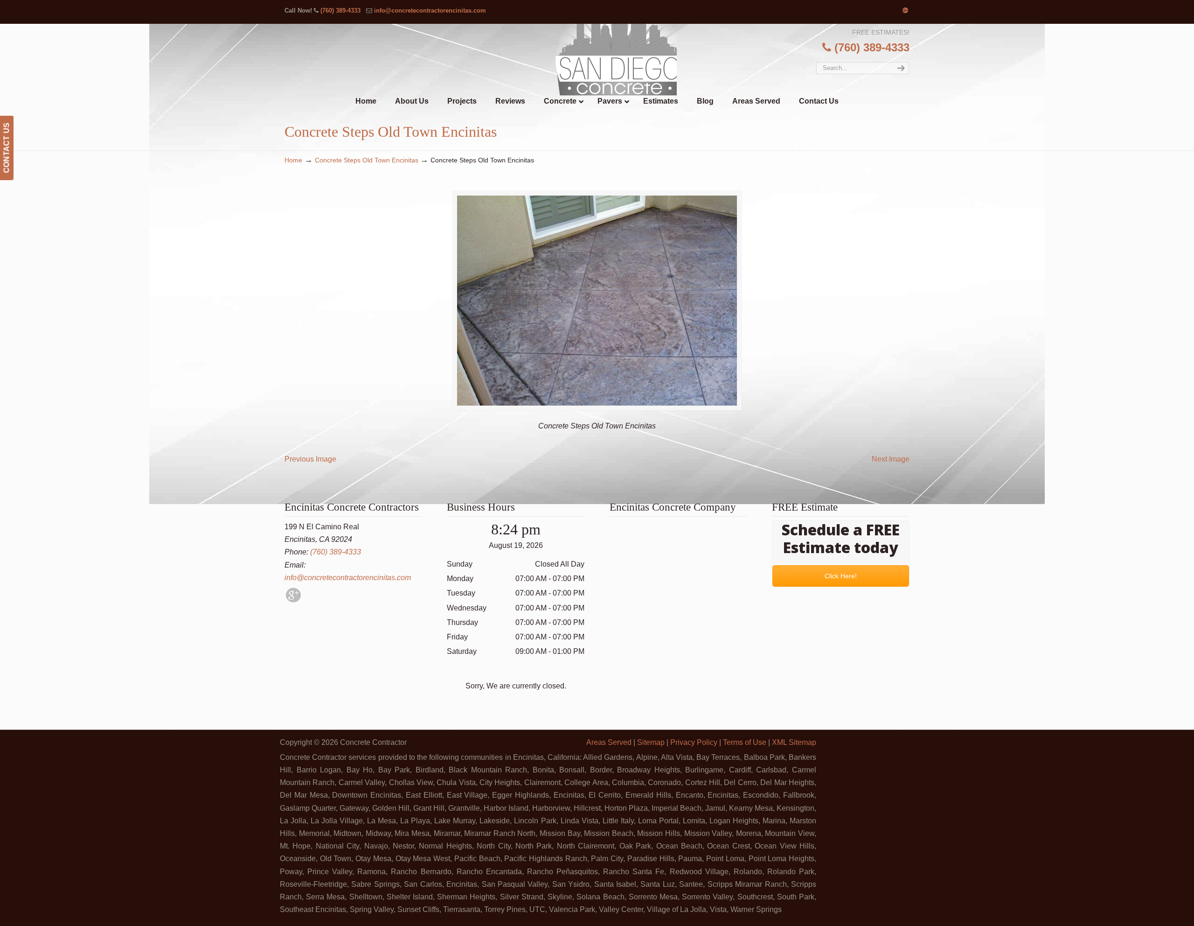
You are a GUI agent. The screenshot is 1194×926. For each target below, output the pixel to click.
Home (293, 160)
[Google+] (905, 10)
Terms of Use (744, 742)
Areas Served (609, 742)
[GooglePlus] (293, 600)
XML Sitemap (794, 742)
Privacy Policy (693, 742)
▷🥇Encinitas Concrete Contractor (616, 60)
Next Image (890, 459)
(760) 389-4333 (340, 10)
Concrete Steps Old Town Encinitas (366, 160)
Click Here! (841, 576)
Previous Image (310, 459)
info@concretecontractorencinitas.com (430, 10)
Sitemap (651, 742)
